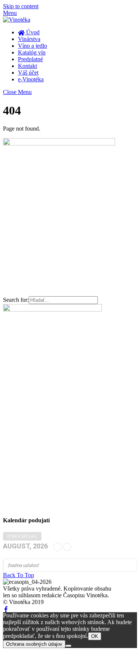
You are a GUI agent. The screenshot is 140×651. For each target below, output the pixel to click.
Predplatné (30, 59)
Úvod (32, 32)
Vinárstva (29, 39)
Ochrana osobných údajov (34, 644)
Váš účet (28, 72)
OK (94, 636)
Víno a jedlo (32, 46)
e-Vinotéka (31, 79)
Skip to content (20, 6)
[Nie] (68, 646)
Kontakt (27, 66)
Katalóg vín (32, 52)
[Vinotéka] (16, 19)
